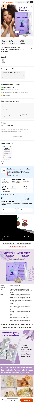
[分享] (32, 48)
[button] (31, 6)
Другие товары (25, 210)
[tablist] (17, 32)
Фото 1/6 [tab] (17, 31)
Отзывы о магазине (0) (7, 125)
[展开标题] (29, 49)
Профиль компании (8, 210)
